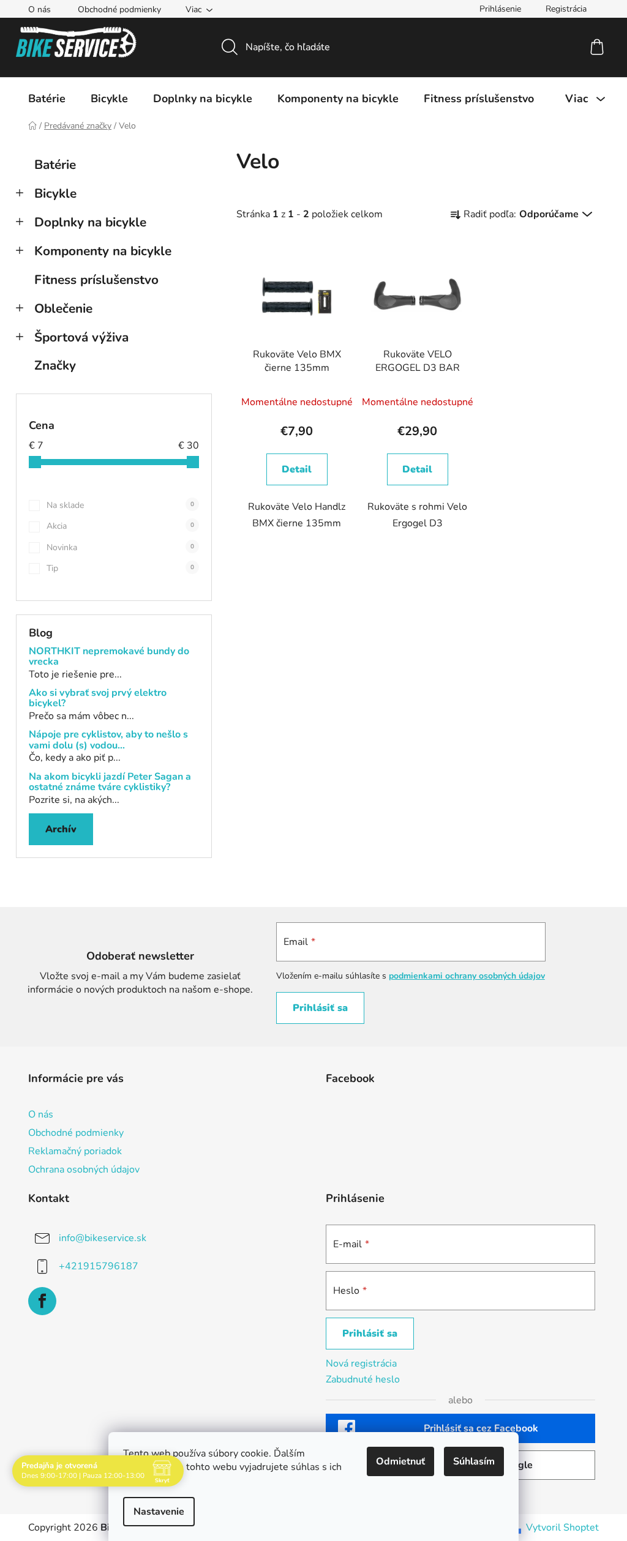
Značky (55, 365)
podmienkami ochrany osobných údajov (467, 976)
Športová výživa (81, 337)
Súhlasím (474, 1461)
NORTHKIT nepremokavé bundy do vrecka (109, 657)
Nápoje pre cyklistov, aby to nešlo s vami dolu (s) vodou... (108, 740)
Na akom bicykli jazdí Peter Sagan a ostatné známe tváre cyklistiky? (110, 782)
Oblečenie (63, 308)
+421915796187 (98, 1266)
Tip (120, 568)
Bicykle (55, 193)
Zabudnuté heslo (363, 1379)
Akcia (120, 526)
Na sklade (120, 505)
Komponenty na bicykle (102, 250)
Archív (61, 829)
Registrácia (566, 9)
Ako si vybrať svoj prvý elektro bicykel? (98, 698)
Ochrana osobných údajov (84, 1169)
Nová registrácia (361, 1363)
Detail (297, 469)
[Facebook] (42, 1301)
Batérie (55, 164)
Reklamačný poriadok (75, 1151)
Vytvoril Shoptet (562, 1527)
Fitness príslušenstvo (96, 279)
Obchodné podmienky (119, 9)
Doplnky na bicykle (90, 222)
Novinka (120, 547)
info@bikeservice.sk (102, 1238)
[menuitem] (47, 98)
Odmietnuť (400, 1461)
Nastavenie (158, 1511)
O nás (39, 9)
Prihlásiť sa (320, 1008)
